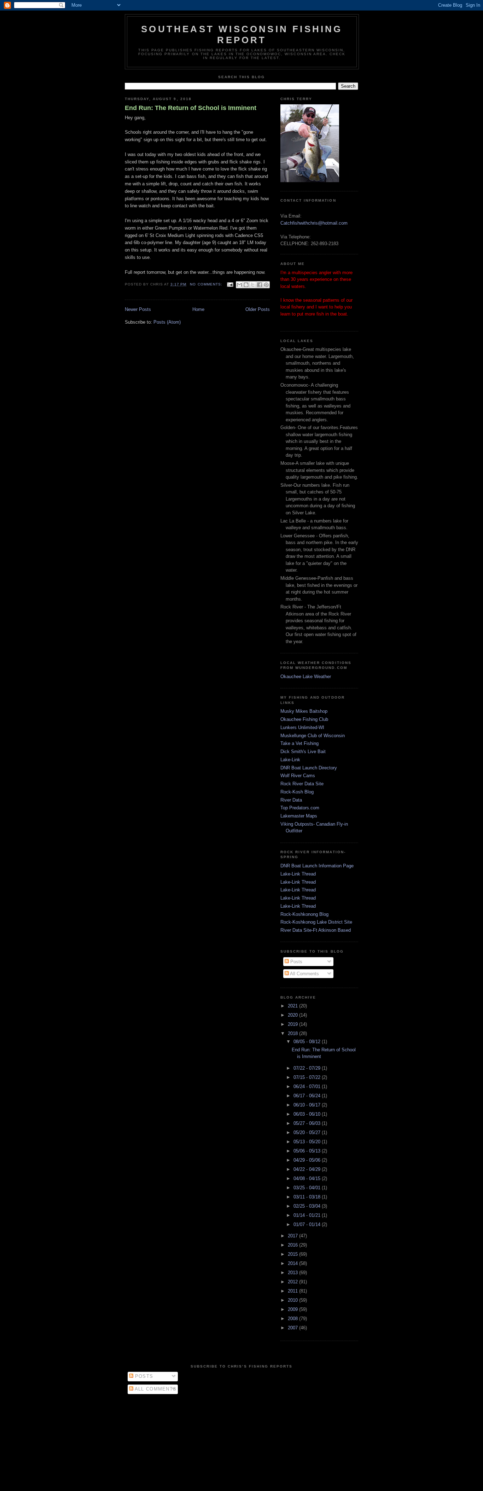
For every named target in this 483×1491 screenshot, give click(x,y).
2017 (293, 1235)
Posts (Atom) (167, 322)
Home (198, 309)
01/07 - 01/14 (307, 1224)
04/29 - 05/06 (307, 1160)
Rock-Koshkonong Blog (304, 914)
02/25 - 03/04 (307, 1206)
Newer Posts (138, 309)
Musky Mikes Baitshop (303, 711)
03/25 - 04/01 (307, 1187)
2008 (293, 1318)
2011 (293, 1291)
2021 (293, 1006)
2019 (293, 1024)
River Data (291, 800)
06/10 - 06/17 (307, 1105)
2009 (293, 1309)
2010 (293, 1300)
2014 (293, 1263)
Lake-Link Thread (298, 874)
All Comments (304, 973)
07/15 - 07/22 (307, 1077)
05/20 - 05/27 (307, 1132)
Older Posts (257, 309)
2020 (293, 1015)
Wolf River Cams (297, 775)
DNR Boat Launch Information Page (317, 865)
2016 (293, 1245)
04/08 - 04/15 (307, 1178)
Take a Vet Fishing (299, 743)
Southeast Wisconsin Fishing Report (241, 34)
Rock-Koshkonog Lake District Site (316, 922)
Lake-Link (290, 759)
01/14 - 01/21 (307, 1215)
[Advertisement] (241, 1441)
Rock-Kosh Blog (297, 791)
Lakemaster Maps (298, 816)
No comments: (206, 284)
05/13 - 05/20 (307, 1141)
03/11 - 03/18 (307, 1197)
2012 (293, 1281)
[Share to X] (252, 284)
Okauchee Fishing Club (304, 719)
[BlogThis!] (246, 284)
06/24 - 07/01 (307, 1086)
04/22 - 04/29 (307, 1169)
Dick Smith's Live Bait (303, 751)
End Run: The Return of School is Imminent (190, 107)
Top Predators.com (299, 807)
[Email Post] (230, 284)
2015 (293, 1254)
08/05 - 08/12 (307, 1041)
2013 (293, 1272)
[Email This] (239, 284)
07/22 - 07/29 (307, 1068)
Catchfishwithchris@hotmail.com (314, 223)
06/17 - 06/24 (307, 1095)
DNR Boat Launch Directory (308, 767)
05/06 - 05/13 (307, 1151)
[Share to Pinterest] (266, 284)
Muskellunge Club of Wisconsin (312, 735)
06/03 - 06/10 (307, 1114)
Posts (295, 961)
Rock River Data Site (302, 783)
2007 (293, 1327)
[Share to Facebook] (259, 284)
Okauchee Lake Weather (305, 676)
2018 (293, 1033)
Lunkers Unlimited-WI (302, 727)
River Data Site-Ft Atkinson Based (315, 930)
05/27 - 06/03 (307, 1123)
